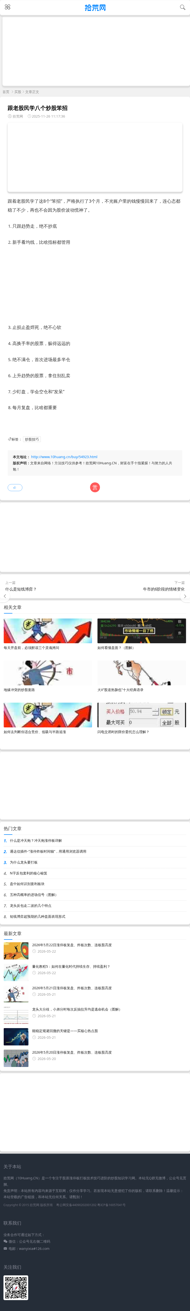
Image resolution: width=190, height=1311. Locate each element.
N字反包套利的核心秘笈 (28, 873)
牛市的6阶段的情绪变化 (164, 589)
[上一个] (5, 596)
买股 (17, 91)
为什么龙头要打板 (24, 862)
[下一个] (185, 596)
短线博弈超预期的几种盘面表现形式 (37, 916)
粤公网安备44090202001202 (76, 1205)
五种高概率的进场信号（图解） (34, 894)
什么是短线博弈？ (21, 589)
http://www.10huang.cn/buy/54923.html (64, 456)
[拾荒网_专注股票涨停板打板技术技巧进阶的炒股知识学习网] (95, 11)
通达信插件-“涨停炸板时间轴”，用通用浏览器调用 (48, 851)
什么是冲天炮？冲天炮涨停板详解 (36, 840)
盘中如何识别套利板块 (27, 883)
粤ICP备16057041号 (111, 1205)
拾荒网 (35, 1205)
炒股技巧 (32, 439)
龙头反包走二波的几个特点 (30, 905)
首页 (5, 91)
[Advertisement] (96, 51)
